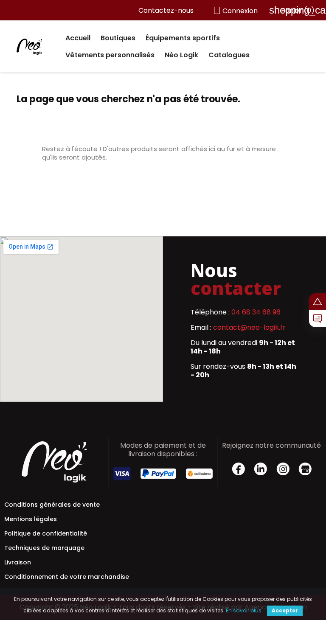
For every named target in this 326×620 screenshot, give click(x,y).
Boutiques (118, 38)
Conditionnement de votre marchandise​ (66, 576)
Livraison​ (17, 562)
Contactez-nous (166, 10)
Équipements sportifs (183, 38)
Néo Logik (181, 55)
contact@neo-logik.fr (249, 327)
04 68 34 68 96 (256, 312)
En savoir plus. (244, 610)
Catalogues (229, 55)
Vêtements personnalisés (110, 55)
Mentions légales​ (30, 519)
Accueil (77, 38)
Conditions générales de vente (52, 504)
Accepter (285, 610)
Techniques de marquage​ (44, 548)
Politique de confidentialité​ (45, 533)
